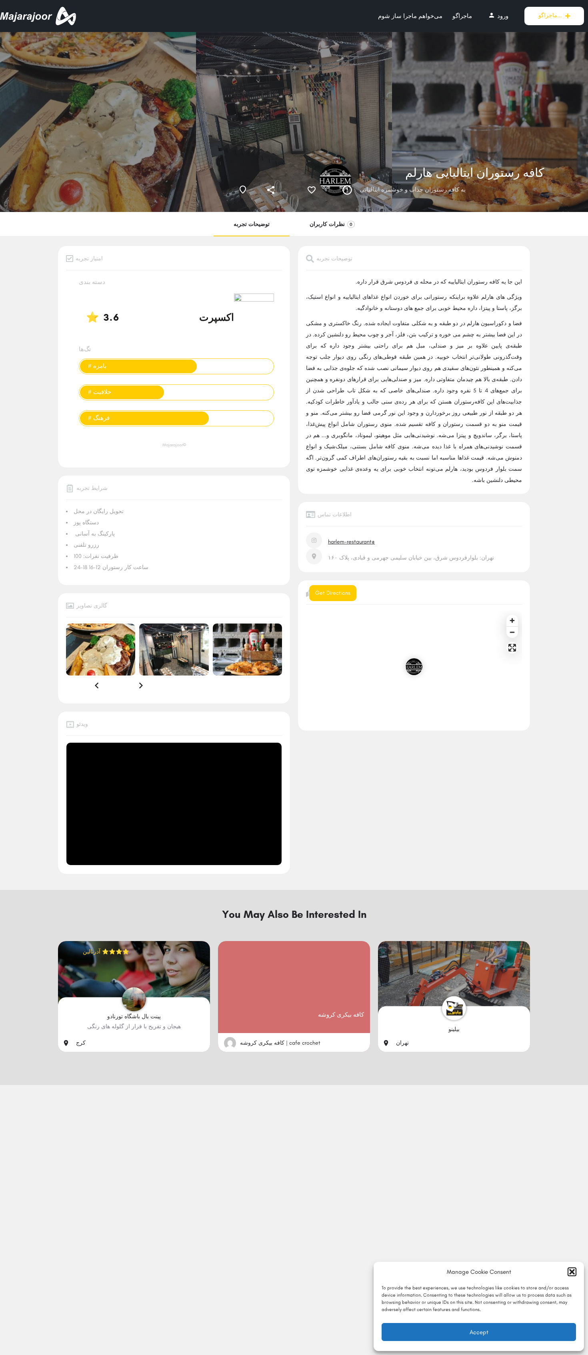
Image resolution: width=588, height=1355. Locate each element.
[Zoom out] (512, 632)
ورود (498, 16)
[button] (572, 1272)
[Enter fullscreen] (512, 648)
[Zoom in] (512, 620)
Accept (479, 1332)
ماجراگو (462, 16)
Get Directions (332, 593)
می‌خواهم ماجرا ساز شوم (410, 16)
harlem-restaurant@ (351, 541)
